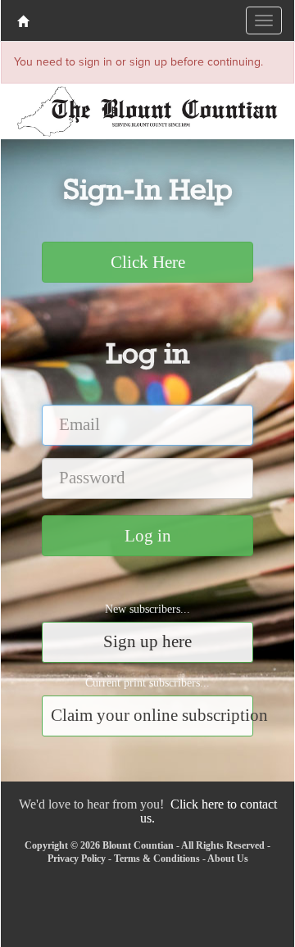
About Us (227, 858)
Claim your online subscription (152, 715)
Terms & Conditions (157, 858)
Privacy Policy (77, 858)
